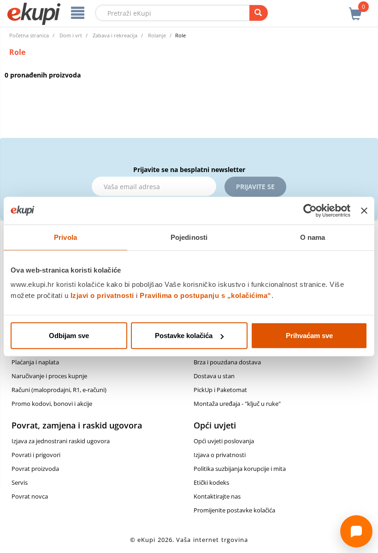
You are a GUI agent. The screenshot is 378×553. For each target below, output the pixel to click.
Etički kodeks (211, 482)
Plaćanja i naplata (35, 362)
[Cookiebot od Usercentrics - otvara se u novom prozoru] (310, 210)
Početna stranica (29, 35)
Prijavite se (255, 186)
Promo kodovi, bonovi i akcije (52, 403)
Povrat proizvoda (35, 468)
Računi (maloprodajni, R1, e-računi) (59, 390)
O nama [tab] (312, 237)
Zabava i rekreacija (115, 35)
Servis (20, 482)
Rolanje (157, 35)
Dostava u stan (214, 376)
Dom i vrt (70, 35)
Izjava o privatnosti (220, 455)
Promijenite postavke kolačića (234, 510)
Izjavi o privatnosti (102, 295)
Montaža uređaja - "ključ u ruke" (237, 403)
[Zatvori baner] (364, 210)
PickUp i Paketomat (220, 390)
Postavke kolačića (184, 335)
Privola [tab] (65, 237)
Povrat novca (30, 496)
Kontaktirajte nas (217, 496)
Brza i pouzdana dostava (227, 362)
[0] (355, 9)
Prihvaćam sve (309, 335)
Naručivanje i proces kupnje (49, 376)
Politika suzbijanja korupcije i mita (240, 468)
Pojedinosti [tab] (189, 237)
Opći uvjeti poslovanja (224, 441)
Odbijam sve (69, 335)
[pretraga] (258, 13)
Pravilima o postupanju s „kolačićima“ (206, 295)
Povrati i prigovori (36, 455)
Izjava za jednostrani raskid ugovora (61, 441)
